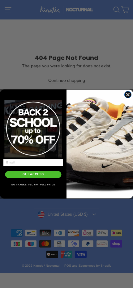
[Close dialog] (127, 94)
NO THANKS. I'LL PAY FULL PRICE (33, 185)
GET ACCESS (33, 174)
